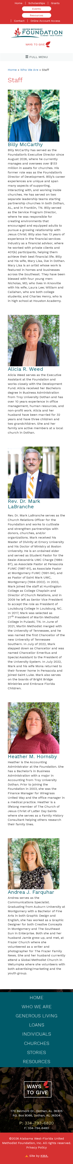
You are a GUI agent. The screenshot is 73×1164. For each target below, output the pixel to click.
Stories (36, 1052)
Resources (36, 15)
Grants (55, 3)
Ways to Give (35, 44)
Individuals (36, 1034)
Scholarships (36, 3)
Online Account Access (45, 20)
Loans (36, 1025)
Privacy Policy (36, 1147)
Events (36, 8)
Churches (36, 1043)
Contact (19, 20)
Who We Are (29, 70)
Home (18, 3)
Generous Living (36, 1015)
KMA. (44, 1156)
